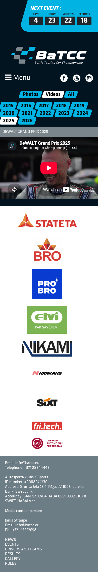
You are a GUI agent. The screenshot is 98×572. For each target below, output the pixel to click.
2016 (26, 105)
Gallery (13, 559)
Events (12, 545)
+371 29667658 (24, 530)
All (71, 94)
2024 (82, 113)
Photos (30, 94)
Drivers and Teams (23, 549)
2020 (9, 113)
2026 (27, 121)
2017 (43, 105)
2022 (45, 113)
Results (12, 554)
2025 (8, 121)
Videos (53, 94)
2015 (8, 105)
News (10, 540)
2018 (61, 105)
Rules (11, 564)
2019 (79, 105)
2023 (63, 113)
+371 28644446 (37, 468)
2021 (27, 113)
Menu (21, 78)
